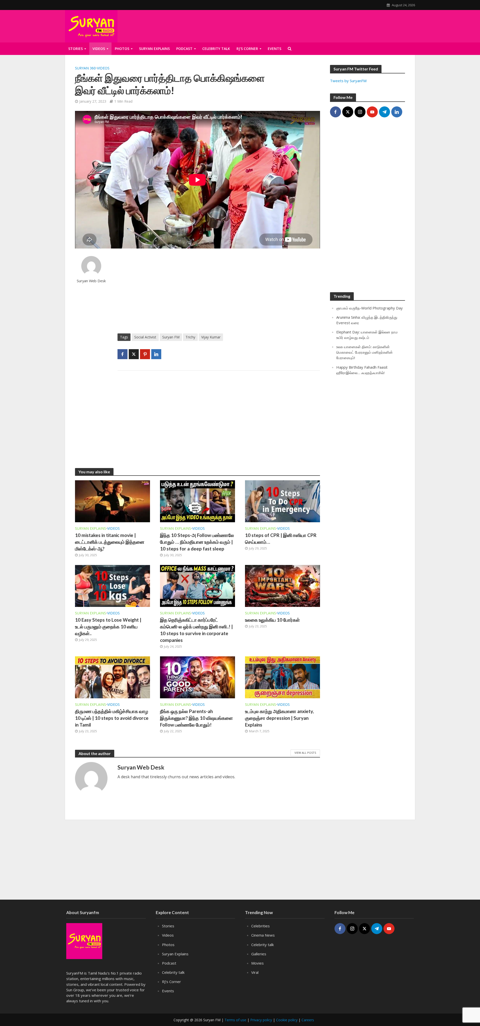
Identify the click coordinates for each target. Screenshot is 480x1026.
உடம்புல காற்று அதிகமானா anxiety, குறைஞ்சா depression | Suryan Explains (279, 718)
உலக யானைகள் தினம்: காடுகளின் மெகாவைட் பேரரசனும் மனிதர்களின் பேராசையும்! (364, 352)
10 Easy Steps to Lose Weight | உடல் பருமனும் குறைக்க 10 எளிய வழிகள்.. (108, 626)
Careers (308, 1020)
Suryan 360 (85, 68)
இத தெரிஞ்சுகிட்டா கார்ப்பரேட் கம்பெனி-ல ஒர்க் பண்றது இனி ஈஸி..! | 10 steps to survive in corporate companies (196, 630)
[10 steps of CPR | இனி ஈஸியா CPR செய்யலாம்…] (282, 501)
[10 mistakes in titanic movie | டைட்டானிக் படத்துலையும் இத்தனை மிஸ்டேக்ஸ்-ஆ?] (112, 501)
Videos (98, 48)
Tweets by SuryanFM (348, 80)
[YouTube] (372, 111)
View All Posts (305, 753)
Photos (122, 48)
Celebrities (260, 925)
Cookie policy (287, 1020)
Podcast (184, 48)
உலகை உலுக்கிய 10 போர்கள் (272, 620)
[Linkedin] (396, 111)
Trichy (190, 337)
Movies (257, 963)
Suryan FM (171, 337)
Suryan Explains (154, 48)
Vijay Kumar (210, 337)
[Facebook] (335, 111)
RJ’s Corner (247, 48)
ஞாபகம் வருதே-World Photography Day (369, 307)
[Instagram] (360, 111)
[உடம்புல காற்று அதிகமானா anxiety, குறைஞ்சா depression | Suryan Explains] (282, 677)
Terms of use (235, 1020)
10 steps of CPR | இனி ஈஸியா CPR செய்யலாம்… (280, 538)
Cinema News (263, 935)
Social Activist (145, 337)
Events (274, 48)
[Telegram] (384, 111)
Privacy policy (261, 1020)
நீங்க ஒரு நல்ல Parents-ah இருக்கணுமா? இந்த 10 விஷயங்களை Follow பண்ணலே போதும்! (196, 718)
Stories (75, 48)
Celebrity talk (216, 48)
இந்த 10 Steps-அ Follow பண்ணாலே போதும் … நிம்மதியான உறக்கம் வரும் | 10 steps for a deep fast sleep (197, 541)
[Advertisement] (354, 25)
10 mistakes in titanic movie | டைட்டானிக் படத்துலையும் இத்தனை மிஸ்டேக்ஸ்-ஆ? (109, 541)
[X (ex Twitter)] (347, 111)
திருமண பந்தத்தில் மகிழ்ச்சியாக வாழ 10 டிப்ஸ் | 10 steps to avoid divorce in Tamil (111, 718)
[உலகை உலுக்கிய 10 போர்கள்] (282, 585)
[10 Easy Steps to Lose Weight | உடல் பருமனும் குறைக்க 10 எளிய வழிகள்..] (112, 585)
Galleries (258, 953)
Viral (254, 972)
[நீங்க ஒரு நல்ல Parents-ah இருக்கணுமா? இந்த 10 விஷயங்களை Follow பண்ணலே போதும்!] (197, 677)
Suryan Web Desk (91, 280)
